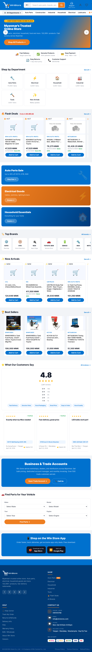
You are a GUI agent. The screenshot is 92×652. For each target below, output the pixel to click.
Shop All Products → (17, 42)
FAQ (4, 625)
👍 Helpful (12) (28, 447)
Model (49, 502)
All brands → (86, 234)
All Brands (51, 599)
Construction (40, 12)
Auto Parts (29, 12)
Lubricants (82, 12)
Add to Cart (13, 155)
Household (62, 12)
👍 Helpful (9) (61, 447)
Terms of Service (72, 649)
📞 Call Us (59, 481)
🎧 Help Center (8, 611)
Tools (50, 592)
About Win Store (8, 636)
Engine (49, 511)
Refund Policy (85, 649)
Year (6, 511)
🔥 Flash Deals (53, 596)
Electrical (71, 12)
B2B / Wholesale (8, 632)
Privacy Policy (60, 649)
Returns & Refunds (9, 618)
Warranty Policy (8, 628)
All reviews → (86, 365)
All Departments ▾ (14, 13)
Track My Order (8, 614)
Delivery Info (7, 621)
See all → (87, 70)
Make (6, 502)
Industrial (51, 12)
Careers (5, 639)
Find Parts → (25, 522)
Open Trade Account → (37, 481)
